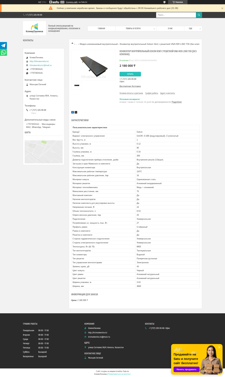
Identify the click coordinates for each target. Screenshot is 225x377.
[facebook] (72, 113)
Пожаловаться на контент (119, 374)
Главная (101, 28)
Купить (130, 74)
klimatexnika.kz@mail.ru (41, 65)
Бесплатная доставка (130, 86)
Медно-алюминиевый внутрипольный (99, 44)
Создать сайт (72, 2)
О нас (170, 28)
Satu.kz (126, 371)
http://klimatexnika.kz (39, 61)
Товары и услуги (133, 28)
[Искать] (199, 15)
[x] (76, 113)
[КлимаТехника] (34, 28)
